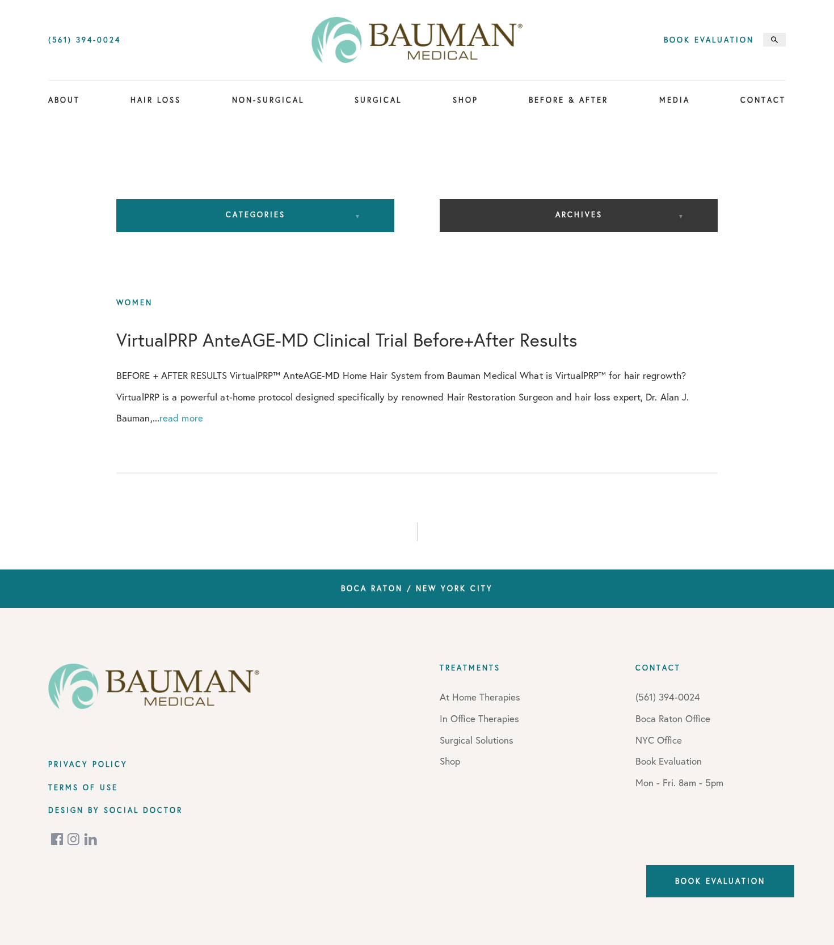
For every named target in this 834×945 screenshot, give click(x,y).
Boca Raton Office (672, 718)
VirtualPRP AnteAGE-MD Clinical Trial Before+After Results (347, 339)
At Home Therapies (480, 697)
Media (674, 99)
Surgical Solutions (476, 740)
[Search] (774, 40)
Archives (579, 214)
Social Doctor (143, 810)
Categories (255, 214)
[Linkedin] (91, 839)
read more (181, 418)
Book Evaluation (709, 40)
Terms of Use (83, 787)
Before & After (568, 99)
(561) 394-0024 (84, 40)
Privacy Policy (88, 764)
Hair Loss (155, 99)
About (64, 99)
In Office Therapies (479, 718)
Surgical (378, 99)
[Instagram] (74, 839)
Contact (763, 99)
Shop (465, 99)
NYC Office (658, 740)
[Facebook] (58, 839)
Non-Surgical (268, 99)
